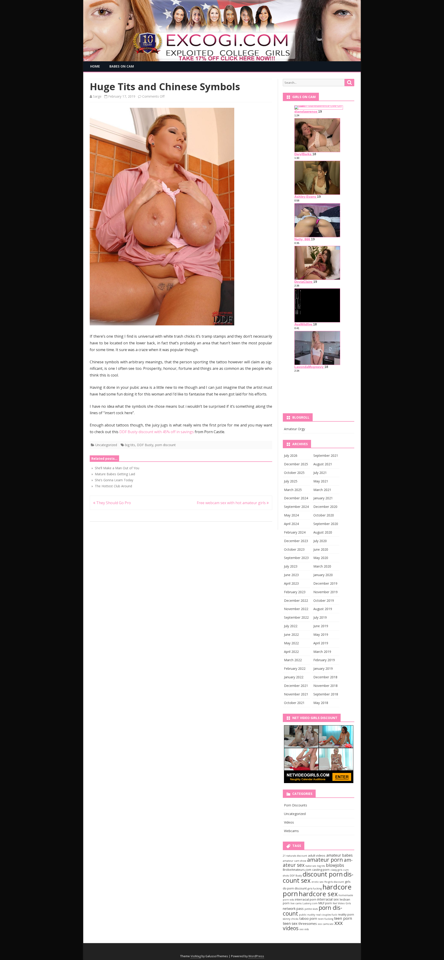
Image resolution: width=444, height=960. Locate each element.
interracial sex (328, 899)
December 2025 (296, 464)
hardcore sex (318, 893)
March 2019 (322, 651)
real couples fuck (326, 914)
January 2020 (323, 575)
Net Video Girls (342, 903)
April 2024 (291, 524)
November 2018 (325, 685)
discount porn (323, 874)
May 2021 (320, 481)
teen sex (290, 923)
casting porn (321, 869)
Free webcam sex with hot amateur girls (232, 502)
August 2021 (322, 464)
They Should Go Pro (113, 502)
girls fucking (315, 888)
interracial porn (305, 899)
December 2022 (296, 600)
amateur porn (325, 859)
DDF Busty (145, 445)
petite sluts (311, 909)
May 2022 (291, 643)
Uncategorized (106, 445)
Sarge (97, 96)
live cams (296, 903)
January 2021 (323, 498)
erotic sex (317, 881)
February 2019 (324, 660)
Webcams (291, 831)
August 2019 (322, 609)
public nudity (307, 914)
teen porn (343, 918)
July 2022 (290, 626)
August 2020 (322, 532)
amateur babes (339, 855)
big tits (130, 445)
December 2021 (296, 685)
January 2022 (293, 677)
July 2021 (320, 472)
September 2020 (325, 524)
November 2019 (325, 592)
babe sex (310, 865)
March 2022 (293, 660)
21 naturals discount (295, 855)
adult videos (316, 855)
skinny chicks (290, 918)
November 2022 (296, 609)
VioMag (196, 956)
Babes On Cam (121, 66)
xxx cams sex (325, 924)
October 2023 (294, 549)
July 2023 (290, 566)
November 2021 (296, 694)
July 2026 (290, 455)
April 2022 (291, 651)
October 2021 (294, 703)
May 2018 (320, 703)
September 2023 (296, 558)
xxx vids (304, 929)
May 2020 (320, 558)
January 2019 (323, 668)
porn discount (165, 445)
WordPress (256, 956)
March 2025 (293, 490)
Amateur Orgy (294, 429)
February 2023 (294, 592)
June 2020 (320, 549)
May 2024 (291, 515)
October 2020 (323, 515)
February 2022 (294, 668)
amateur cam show (294, 860)
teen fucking (325, 918)
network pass (293, 908)
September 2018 (325, 694)
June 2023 (291, 575)
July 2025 (290, 481)
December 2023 (296, 541)
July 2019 (320, 617)
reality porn (346, 914)
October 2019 (323, 600)
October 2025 (294, 472)
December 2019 (325, 583)
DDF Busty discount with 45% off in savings (156, 431)
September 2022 (296, 617)
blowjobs (335, 865)
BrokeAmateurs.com (297, 869)
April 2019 (320, 643)
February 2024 (294, 532)
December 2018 (325, 677)
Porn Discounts (295, 805)
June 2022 (291, 634)
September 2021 (325, 455)
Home (95, 66)
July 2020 (320, 541)
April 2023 (291, 583)
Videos (289, 822)
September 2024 (296, 506)
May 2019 (320, 634)
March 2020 (322, 566)
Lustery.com (310, 903)
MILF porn (325, 903)
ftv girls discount (334, 881)
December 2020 (325, 506)
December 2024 (296, 498)
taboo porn (308, 918)
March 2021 (322, 490)
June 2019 (320, 626)
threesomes (307, 923)
